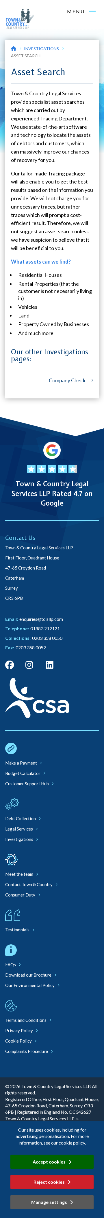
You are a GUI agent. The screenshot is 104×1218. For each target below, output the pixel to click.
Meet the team (19, 874)
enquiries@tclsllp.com (41, 619)
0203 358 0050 (47, 638)
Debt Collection (20, 818)
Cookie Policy (18, 1040)
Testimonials (17, 929)
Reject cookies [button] (49, 1182)
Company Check (67, 380)
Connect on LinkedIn (50, 665)
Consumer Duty (20, 894)
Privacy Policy (19, 1030)
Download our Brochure (28, 974)
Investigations (41, 48)
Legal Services (19, 828)
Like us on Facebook (9, 665)
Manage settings (49, 1202)
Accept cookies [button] (49, 1161)
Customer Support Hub (27, 783)
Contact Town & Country (29, 884)
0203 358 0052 (31, 647)
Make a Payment (21, 762)
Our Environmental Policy (30, 985)
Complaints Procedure (26, 1051)
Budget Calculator (22, 773)
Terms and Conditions (26, 1020)
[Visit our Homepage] (13, 48)
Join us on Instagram (29, 665)
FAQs (10, 964)
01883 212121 (45, 628)
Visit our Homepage (20, 19)
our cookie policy (68, 1142)
